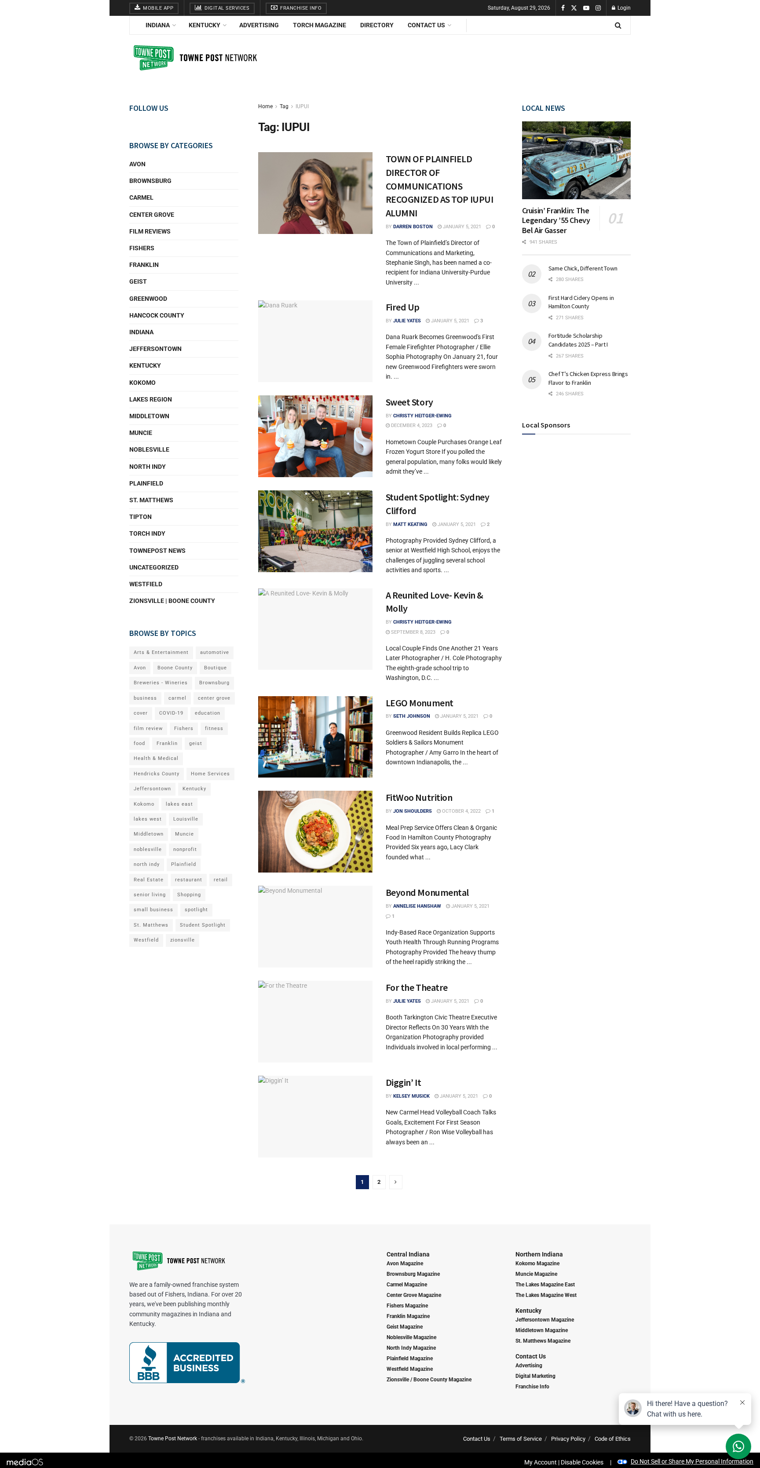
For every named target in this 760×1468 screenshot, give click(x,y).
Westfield (145, 584)
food (139, 743)
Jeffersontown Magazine (544, 1320)
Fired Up (403, 307)
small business (153, 910)
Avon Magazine (405, 1263)
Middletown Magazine (541, 1330)
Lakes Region (150, 399)
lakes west (148, 819)
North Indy (147, 466)
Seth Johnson (411, 716)
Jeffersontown (155, 348)
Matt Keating (410, 524)
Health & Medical (156, 758)
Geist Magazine (405, 1327)
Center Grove (151, 214)
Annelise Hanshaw (417, 906)
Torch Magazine (319, 25)
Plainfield (146, 483)
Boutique (215, 668)
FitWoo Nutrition (419, 797)
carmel (177, 698)
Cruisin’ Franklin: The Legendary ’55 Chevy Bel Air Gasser (556, 220)
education (207, 713)
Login (623, 8)
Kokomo (142, 382)
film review (148, 728)
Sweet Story (409, 402)
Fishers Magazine (407, 1306)
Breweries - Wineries (161, 683)
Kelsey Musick (411, 1096)
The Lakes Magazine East (545, 1285)
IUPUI (302, 106)
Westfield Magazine (410, 1369)
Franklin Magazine (408, 1316)
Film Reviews (150, 231)
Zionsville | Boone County (172, 600)
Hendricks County (156, 774)
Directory (377, 25)
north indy (147, 864)
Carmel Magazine (407, 1285)
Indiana (158, 25)
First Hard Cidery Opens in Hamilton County (581, 302)
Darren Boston (413, 227)
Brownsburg (150, 180)
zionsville (182, 940)
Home (265, 106)
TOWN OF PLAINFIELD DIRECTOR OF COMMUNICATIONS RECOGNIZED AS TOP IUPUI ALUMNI (439, 186)
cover (141, 713)
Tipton (140, 516)
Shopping (189, 895)
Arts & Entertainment (161, 652)
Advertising (259, 25)
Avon (137, 164)
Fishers (141, 248)
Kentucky (204, 25)
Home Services (210, 774)
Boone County (175, 668)
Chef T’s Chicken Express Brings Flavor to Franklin (588, 378)
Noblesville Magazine (411, 1337)
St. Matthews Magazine (542, 1341)
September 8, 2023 (412, 632)
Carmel (141, 197)
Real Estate (149, 880)
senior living (150, 895)
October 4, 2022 (461, 811)
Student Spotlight (203, 925)
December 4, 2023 (411, 425)
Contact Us (426, 25)
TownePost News (157, 550)
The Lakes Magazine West (546, 1295)
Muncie (140, 432)
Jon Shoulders (412, 811)
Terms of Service (521, 1438)
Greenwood (148, 298)
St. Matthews (151, 500)
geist (195, 743)
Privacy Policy (568, 1438)
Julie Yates (407, 321)
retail (221, 880)
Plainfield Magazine (410, 1358)
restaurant (188, 880)
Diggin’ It (403, 1082)
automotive (214, 652)
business (145, 698)
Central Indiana (408, 1254)
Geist (138, 281)
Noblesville (149, 449)
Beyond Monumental (427, 892)
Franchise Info (300, 8)
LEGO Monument (419, 703)
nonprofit (185, 849)
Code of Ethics (613, 1438)
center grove (214, 698)
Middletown (149, 416)
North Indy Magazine (411, 1348)
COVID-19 (171, 713)
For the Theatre (417, 987)
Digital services (226, 8)
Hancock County (156, 315)
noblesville (148, 849)
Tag (284, 106)
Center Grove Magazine (414, 1295)
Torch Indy (147, 533)
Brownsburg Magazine (413, 1274)
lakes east (179, 804)
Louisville (185, 819)
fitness (214, 728)
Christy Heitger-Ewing (422, 416)
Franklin (144, 264)
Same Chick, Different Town (583, 268)
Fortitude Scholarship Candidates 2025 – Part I (578, 340)
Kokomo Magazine (537, 1263)
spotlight (196, 910)
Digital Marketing (535, 1376)
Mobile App (158, 8)
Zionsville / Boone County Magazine (429, 1380)
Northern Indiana (539, 1254)
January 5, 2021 (461, 227)
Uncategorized (154, 567)
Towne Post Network (172, 1438)
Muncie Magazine (536, 1274)
